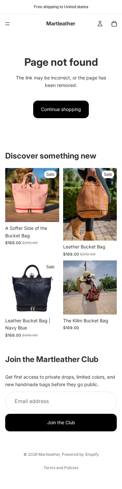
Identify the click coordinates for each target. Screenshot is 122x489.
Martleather (49, 454)
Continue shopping (61, 109)
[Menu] (7, 23)
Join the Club (61, 422)
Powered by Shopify (80, 454)
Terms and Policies (61, 467)
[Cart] (114, 24)
